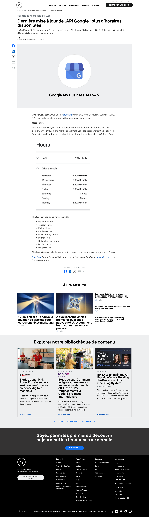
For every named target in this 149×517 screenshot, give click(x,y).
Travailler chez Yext (63, 466)
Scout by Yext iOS (82, 497)
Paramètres (102, 511)
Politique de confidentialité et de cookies (46, 511)
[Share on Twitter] (13, 57)
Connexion (107, 1)
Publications (119, 466)
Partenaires (60, 473)
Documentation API (122, 498)
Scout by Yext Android (84, 500)
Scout (78, 463)
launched (67, 114)
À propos (59, 463)
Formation (118, 495)
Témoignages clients (122, 470)
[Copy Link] (13, 68)
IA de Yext (79, 494)
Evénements (119, 473)
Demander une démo (119, 5)
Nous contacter (115, 1)
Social (78, 476)
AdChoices (83, 511)
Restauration (100, 473)
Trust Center (119, 476)
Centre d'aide (119, 491)
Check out (37, 257)
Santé (97, 466)
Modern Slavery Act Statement (63, 488)
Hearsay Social (81, 487)
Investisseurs (61, 476)
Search (78, 483)
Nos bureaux (60, 480)
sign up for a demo (104, 257)
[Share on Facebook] (13, 45)
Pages (78, 480)
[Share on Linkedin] (13, 51)
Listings (78, 466)
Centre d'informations (123, 483)
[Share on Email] (13, 62)
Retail (97, 470)
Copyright (92, 511)
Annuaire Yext (61, 483)
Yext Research (120, 480)
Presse (58, 470)
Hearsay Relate (81, 490)
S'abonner (74, 448)
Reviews (79, 473)
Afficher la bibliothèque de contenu (74, 421)
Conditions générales (70, 511)
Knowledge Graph (82, 470)
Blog (116, 463)
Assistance (123, 1)
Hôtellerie (98, 476)
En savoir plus (25, 414)
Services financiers (102, 463)
